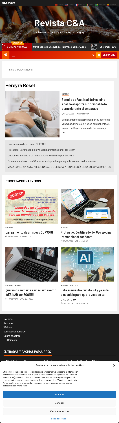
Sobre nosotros (12, 335)
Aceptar (59, 394)
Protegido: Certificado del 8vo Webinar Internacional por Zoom (44, 47)
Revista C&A (59, 22)
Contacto (12, 340)
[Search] (93, 55)
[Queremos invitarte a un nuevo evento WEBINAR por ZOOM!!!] (31, 264)
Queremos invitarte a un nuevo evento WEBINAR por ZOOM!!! (41, 155)
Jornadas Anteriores (15, 331)
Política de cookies (58, 419)
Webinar (18, 285)
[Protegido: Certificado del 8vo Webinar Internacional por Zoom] (87, 206)
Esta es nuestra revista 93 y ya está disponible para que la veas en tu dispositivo (52, 161)
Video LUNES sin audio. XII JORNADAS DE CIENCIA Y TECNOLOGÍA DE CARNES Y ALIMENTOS (59, 167)
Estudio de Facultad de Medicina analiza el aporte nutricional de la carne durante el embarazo (84, 104)
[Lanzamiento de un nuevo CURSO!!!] (31, 206)
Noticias (65, 94)
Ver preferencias (59, 411)
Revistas (74, 285)
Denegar (59, 403)
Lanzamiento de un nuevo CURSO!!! (27, 144)
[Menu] (13, 55)
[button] (114, 365)
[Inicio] (6, 55)
